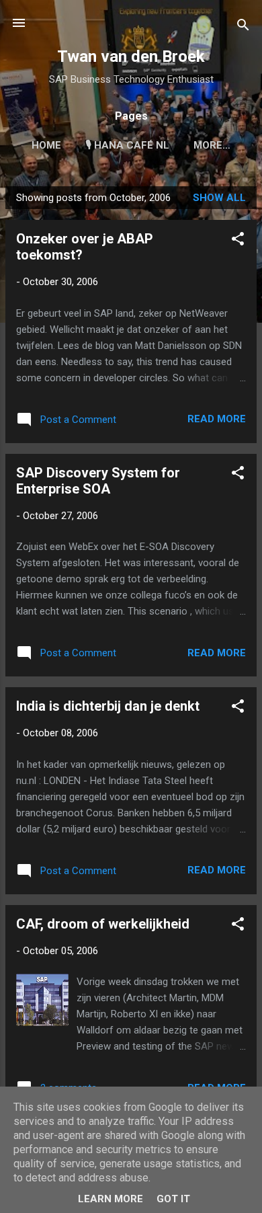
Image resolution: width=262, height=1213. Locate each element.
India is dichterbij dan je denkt (108, 706)
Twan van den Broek (131, 56)
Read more (216, 419)
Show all (219, 198)
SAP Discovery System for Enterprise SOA (98, 481)
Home (46, 145)
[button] (238, 241)
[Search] (243, 27)
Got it (173, 1199)
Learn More (110, 1199)
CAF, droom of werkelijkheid (102, 924)
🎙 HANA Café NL (127, 145)
